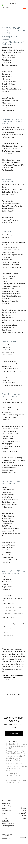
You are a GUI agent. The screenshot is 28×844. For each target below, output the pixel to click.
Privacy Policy (23, 837)
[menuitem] (14, 1)
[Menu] (24, 8)
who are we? (21, 813)
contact (23, 815)
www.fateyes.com (8, 826)
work (24, 810)
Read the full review (8, 679)
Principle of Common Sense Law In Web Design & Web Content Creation (16, 768)
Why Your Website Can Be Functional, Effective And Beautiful (14, 775)
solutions (23, 808)
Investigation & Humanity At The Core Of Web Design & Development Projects (16, 758)
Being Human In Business (14, 763)
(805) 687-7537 (14, 3)
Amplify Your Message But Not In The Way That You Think (16, 781)
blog (24, 818)
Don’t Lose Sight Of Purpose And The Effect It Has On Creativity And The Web (16, 746)
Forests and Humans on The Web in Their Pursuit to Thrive (15, 752)
